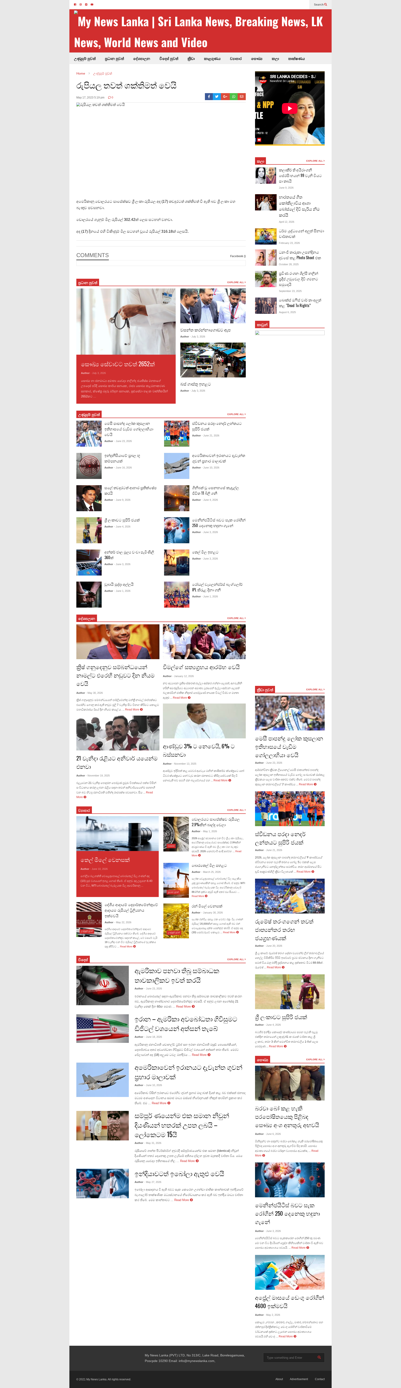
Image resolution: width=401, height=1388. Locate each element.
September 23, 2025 (290, 291)
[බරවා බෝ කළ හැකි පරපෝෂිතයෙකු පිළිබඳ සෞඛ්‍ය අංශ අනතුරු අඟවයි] (290, 1083)
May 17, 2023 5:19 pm (90, 97)
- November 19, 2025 (98, 775)
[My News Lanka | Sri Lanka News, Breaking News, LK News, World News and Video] (203, 31)
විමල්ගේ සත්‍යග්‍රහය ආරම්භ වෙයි (201, 666)
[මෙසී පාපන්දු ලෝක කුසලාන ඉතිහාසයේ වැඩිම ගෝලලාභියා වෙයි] (89, 434)
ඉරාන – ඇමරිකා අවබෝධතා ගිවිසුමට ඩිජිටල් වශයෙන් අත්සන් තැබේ (186, 1023)
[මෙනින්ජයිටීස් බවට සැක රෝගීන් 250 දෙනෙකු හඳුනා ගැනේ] (176, 530)
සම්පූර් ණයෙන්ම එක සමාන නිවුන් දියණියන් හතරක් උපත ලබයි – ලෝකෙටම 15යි (182, 1124)
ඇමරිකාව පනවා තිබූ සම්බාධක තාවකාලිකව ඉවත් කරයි (177, 975)
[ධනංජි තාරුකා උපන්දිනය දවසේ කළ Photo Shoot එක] (266, 257)
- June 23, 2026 (123, 441)
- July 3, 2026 (98, 373)
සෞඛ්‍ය (262, 1059)
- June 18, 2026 (153, 1036)
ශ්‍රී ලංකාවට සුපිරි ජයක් (122, 520)
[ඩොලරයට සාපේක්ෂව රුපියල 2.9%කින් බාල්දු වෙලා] (176, 834)
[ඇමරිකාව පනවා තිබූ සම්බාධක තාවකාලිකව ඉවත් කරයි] (102, 985)
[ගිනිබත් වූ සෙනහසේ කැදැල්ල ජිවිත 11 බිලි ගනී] (176, 498)
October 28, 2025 (289, 264)
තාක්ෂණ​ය (296, 58)
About (279, 1379)
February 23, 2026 (289, 243)
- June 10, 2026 (210, 467)
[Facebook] (209, 96)
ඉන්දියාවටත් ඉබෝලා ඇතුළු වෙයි (179, 1173)
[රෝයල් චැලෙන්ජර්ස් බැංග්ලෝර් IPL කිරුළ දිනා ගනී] (176, 595)
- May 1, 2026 (209, 831)
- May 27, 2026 (152, 1182)
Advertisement (299, 1379)
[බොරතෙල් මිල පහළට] (176, 880)
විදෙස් (83, 959)
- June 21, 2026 (210, 435)
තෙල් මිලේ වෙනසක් (105, 859)
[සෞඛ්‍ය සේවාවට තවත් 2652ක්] (126, 321)
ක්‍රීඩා (191, 58)
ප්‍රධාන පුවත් (114, 58)
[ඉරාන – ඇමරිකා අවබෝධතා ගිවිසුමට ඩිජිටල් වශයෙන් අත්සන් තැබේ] (102, 1028)
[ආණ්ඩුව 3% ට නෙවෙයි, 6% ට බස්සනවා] (204, 721)
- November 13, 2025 (184, 763)
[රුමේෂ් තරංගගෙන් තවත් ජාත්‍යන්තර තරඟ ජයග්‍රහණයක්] (290, 896)
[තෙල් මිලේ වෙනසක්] (117, 833)
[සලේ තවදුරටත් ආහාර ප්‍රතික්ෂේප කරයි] (89, 498)
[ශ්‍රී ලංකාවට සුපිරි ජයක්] (89, 530)
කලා (275, 58)
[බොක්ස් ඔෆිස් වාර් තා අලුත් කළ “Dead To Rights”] (266, 306)
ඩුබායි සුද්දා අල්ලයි (119, 584)
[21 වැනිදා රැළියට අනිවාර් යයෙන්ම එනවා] (117, 733)
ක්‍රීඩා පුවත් (265, 689)
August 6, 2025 (287, 312)
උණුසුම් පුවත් (85, 58)
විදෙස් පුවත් (168, 58)
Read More (105, 396)
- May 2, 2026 (272, 1314)
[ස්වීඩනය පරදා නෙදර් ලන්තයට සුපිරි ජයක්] (176, 434)
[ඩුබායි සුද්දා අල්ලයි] (89, 595)
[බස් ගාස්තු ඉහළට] (213, 360)
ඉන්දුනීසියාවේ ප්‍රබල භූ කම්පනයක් (122, 458)
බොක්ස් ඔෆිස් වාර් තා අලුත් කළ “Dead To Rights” (300, 302)
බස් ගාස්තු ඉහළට (195, 384)
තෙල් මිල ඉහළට (205, 552)
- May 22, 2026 (122, 922)
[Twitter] (217, 96)
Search (319, 4)
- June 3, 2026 (122, 564)
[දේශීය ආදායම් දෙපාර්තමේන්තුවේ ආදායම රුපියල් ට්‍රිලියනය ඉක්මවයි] (89, 919)
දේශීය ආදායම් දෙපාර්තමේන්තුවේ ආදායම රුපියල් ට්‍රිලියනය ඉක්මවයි (131, 910)
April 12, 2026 (286, 221)
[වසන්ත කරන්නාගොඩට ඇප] (213, 305)
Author (85, 373)
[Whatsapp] (234, 96)
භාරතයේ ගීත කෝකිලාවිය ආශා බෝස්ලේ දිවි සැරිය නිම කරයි (299, 206)
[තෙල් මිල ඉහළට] (176, 563)
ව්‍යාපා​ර (84, 810)
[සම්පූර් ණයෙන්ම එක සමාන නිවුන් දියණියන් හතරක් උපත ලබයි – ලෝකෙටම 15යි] (102, 1125)
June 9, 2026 (286, 187)
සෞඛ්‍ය (256, 58)
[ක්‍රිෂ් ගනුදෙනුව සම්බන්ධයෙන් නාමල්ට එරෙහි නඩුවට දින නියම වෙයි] (117, 641)
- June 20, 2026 (273, 945)
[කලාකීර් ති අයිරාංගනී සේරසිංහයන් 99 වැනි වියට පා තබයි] (266, 175)
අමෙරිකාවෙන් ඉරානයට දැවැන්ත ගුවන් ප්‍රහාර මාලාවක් (218, 458)
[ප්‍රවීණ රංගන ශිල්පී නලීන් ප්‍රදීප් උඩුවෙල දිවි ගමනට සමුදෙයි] (266, 279)
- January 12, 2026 (183, 676)
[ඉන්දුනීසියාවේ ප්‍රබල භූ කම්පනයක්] (89, 466)
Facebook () (238, 256)
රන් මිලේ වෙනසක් (207, 906)
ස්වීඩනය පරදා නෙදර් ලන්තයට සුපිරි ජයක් (280, 837)
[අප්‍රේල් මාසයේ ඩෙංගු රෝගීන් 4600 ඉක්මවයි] (290, 1272)
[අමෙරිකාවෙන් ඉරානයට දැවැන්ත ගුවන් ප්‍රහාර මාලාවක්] (176, 466)
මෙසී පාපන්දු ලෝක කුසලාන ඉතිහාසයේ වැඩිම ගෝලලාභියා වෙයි (128, 428)
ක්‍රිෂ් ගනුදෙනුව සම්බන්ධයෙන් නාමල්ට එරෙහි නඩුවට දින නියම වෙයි (115, 674)
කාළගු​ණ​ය (212, 58)
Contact (320, 1379)
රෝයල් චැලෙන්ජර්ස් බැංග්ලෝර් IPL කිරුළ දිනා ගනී (217, 587)
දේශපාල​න (141, 58)
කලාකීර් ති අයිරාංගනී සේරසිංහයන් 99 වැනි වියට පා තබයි (300, 175)
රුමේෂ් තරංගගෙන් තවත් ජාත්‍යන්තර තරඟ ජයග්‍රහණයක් (284, 929)
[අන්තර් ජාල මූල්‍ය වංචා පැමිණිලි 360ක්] (89, 563)
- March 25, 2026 (211, 872)
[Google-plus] (225, 96)
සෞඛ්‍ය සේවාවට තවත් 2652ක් (118, 363)
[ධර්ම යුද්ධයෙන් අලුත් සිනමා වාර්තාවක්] (266, 236)
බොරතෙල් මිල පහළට (209, 865)
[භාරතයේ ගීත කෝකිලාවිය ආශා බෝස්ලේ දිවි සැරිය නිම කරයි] (266, 202)
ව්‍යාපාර (236, 58)
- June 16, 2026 (123, 467)
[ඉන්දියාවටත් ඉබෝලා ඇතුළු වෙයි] (102, 1183)
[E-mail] (242, 96)
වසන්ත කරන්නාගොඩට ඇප (205, 330)
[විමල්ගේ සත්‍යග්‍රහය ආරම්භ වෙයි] (204, 641)
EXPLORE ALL (236, 282)
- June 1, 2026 (122, 590)
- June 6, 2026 (273, 1134)
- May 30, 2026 (94, 692)
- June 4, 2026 (122, 526)
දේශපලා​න (86, 618)
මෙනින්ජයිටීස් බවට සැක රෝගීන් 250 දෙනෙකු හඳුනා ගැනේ (219, 522)
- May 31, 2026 (152, 1143)
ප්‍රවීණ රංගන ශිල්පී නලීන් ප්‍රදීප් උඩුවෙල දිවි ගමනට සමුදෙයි (298, 278)
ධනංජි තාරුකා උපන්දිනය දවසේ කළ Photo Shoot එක (300, 254)
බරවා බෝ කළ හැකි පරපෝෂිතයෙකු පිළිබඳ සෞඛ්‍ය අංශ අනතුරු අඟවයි (287, 1116)
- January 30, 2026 (212, 912)
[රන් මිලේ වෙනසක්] (176, 921)
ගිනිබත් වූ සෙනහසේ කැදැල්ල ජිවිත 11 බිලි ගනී (215, 490)
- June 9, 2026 (122, 499)
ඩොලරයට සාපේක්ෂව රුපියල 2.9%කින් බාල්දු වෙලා (216, 821)
